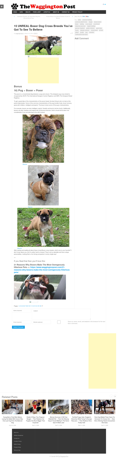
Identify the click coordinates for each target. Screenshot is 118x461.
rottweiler (91, 32)
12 (33, 306)
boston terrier (97, 22)
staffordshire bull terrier (81, 34)
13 (34, 306)
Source (25, 164)
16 (40, 306)
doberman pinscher (80, 26)
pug (86, 32)
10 (29, 306)
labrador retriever (84, 30)
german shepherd (80, 28)
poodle (82, 32)
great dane (99, 28)
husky (77, 30)
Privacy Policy (77, 12)
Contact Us (66, 12)
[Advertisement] (43, 70)
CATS (21, 12)
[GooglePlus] (85, 16)
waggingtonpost (19, 33)
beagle (90, 22)
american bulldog (87, 19)
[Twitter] (105, 4)
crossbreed (96, 24)
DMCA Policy (17, 444)
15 (38, 306)
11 (31, 306)
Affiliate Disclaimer (18, 435)
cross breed (89, 24)
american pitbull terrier (81, 22)
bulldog (82, 24)
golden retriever (90, 28)
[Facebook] (103, 4)
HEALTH (28, 12)
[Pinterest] (86, 16)
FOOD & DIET (37, 12)
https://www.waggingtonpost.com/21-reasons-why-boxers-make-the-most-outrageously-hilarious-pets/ (42, 270)
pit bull (101, 30)
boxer (76, 24)
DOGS (15, 12)
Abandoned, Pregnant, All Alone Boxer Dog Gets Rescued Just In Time (28, 17)
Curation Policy (17, 441)
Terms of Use (17, 450)
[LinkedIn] (87, 16)
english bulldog (91, 26)
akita (79, 19)
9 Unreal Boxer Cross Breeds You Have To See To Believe (58, 17)
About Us (56, 12)
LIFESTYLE (47, 12)
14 (36, 306)
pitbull (76, 32)
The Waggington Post (63, 456)
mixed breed (94, 30)
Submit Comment (18, 327)
